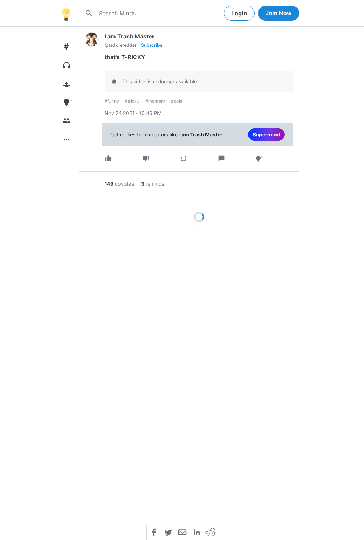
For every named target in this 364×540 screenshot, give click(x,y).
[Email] (182, 531)
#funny (112, 101)
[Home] (66, 13)
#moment (155, 101)
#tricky (132, 101)
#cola (177, 101)
